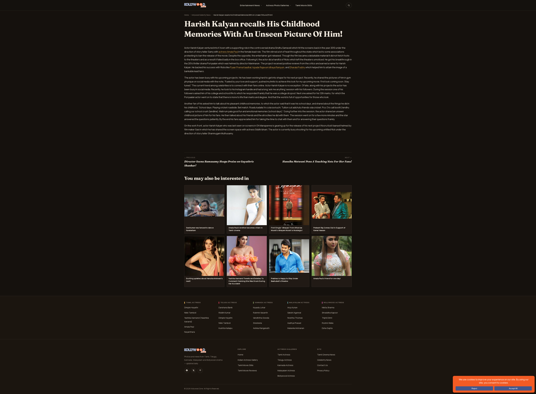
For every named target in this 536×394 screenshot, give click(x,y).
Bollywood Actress (286, 375)
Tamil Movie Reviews (247, 370)
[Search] (349, 5)
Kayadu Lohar (259, 307)
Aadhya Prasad (294, 323)
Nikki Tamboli (190, 312)
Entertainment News (250, 5)
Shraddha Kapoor (330, 312)
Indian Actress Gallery (248, 360)
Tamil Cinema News (326, 354)
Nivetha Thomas (295, 317)
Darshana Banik (226, 307)
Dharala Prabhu (297, 67)
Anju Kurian (292, 307)
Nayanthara (189, 332)
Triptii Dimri (327, 317)
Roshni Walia (327, 323)
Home (186, 15)
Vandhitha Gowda (261, 317)
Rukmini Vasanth (260, 312)
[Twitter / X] (193, 370)
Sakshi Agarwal (294, 312)
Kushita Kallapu (225, 328)
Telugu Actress (284, 360)
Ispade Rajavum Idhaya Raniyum (268, 67)
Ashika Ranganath (261, 328)
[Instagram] (200, 370)
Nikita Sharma (328, 307)
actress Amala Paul (228, 51)
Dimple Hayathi (191, 307)
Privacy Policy (323, 370)
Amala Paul (189, 326)
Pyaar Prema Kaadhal (240, 67)
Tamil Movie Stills (303, 5)
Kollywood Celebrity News (201, 15)
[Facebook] (186, 370)
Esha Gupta (327, 328)
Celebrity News (324, 360)
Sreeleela (257, 323)
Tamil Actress (283, 354)
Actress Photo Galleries (277, 5)
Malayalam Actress (286, 370)
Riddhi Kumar (224, 312)
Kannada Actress (285, 365)
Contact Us (322, 365)
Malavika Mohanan (295, 328)
